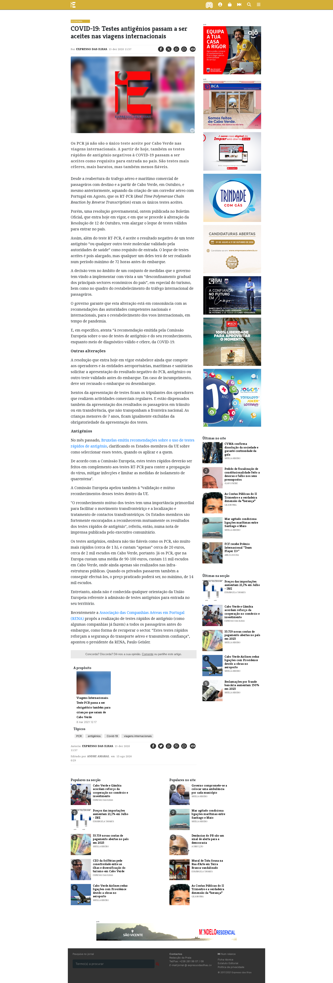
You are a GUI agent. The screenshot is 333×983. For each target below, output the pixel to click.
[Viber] (176, 746)
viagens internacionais (137, 736)
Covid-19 (112, 736)
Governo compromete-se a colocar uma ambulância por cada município (209, 789)
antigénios (94, 736)
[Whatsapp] (176, 49)
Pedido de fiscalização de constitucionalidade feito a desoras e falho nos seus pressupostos (242, 474)
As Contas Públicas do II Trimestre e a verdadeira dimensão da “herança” (241, 497)
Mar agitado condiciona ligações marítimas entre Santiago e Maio (241, 522)
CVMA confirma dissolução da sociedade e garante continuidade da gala (241, 449)
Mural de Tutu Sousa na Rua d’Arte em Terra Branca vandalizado (207, 864)
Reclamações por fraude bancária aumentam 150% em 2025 (242, 685)
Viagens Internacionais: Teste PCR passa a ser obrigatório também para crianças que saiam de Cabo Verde (93, 707)
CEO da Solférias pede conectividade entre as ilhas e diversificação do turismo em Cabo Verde (109, 866)
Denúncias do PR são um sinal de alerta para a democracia (208, 839)
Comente (147, 654)
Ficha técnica (225, 959)
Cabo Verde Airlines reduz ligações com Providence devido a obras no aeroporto (242, 662)
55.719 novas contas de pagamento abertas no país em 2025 (242, 635)
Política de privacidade (231, 967)
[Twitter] (169, 49)
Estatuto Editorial (228, 963)
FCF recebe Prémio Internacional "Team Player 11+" (238, 547)
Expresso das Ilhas (91, 49)
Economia (76, 21)
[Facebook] (161, 49)
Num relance (227, 954)
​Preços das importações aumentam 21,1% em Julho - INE (242, 585)
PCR (79, 736)
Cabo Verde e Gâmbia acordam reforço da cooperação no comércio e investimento (242, 611)
